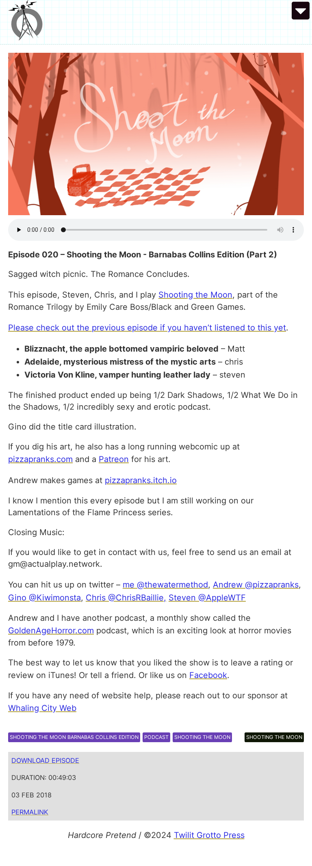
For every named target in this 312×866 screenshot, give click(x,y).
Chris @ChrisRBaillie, (126, 598)
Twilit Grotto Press (209, 835)
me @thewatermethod (165, 585)
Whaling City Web (42, 708)
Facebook (208, 675)
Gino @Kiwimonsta (44, 598)
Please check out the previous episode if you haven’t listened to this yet (147, 328)
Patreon (114, 459)
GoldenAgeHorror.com (51, 630)
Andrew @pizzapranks (256, 585)
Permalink (29, 812)
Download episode (45, 760)
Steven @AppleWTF (207, 598)
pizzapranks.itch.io (141, 480)
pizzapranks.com (40, 459)
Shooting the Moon (195, 295)
